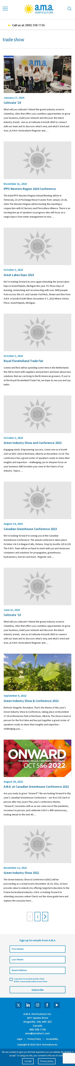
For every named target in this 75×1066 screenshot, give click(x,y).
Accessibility (52, 1039)
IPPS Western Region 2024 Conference (30, 189)
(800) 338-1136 (35, 25)
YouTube (57, 1005)
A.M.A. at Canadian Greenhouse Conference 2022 (36, 787)
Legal (19, 1039)
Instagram (38, 1005)
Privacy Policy (34, 1039)
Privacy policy (46, 1061)
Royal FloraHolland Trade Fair (23, 361)
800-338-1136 (37, 1029)
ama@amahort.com (37, 1033)
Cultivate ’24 (12, 103)
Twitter (18, 1005)
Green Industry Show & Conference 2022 (31, 701)
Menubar (5, 8)
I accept (28, 1061)
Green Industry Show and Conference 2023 (33, 443)
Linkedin (28, 1005)
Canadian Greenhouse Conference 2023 (30, 529)
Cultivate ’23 (12, 615)
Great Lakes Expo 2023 (19, 275)
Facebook (47, 1005)
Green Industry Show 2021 (21, 873)
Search (69, 8)
